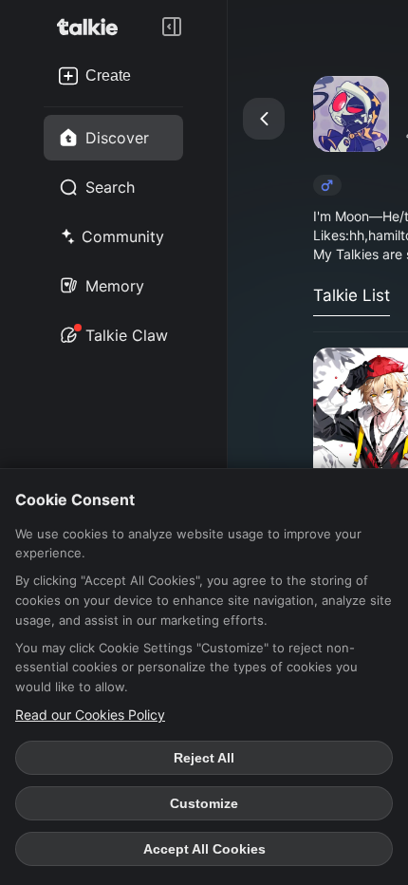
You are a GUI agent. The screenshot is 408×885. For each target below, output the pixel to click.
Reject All (204, 757)
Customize (204, 803)
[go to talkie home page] (93, 26)
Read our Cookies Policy (90, 714)
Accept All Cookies (204, 849)
